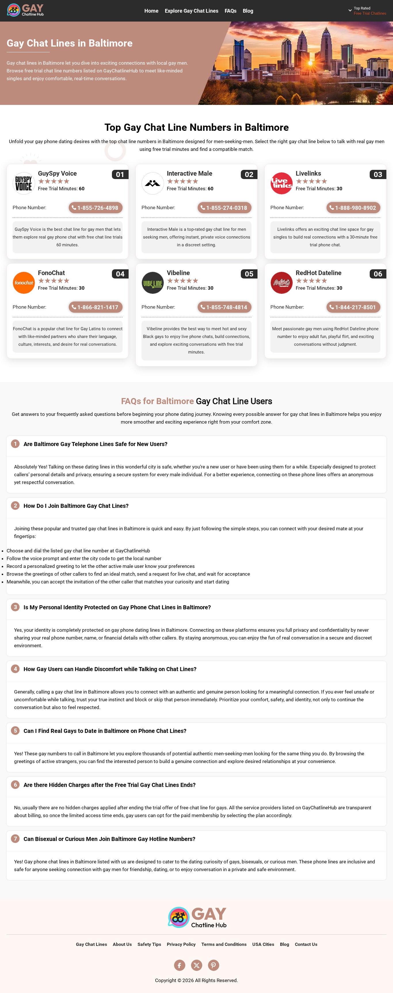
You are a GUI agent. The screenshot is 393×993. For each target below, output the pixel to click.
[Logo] (196, 918)
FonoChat (51, 272)
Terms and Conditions (224, 944)
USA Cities (263, 944)
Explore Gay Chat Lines (191, 11)
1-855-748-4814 (226, 307)
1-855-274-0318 (226, 208)
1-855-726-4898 (97, 208)
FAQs (230, 11)
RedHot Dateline (319, 272)
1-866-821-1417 (97, 307)
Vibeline (178, 272)
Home (151, 11)
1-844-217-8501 (355, 307)
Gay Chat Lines (91, 944)
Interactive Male (189, 173)
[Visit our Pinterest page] (213, 965)
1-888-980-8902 (355, 208)
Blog (248, 11)
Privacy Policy (181, 944)
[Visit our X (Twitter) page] (196, 965)
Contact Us (306, 944)
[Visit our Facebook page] (179, 965)
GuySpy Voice (57, 173)
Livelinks (308, 173)
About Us (122, 944)
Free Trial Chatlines (370, 11)
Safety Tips (149, 944)
